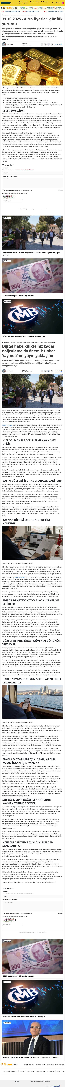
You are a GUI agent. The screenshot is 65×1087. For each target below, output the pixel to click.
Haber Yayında (7, 425)
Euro (30, 7)
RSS (17, 1081)
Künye (53, 2)
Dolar (22, 7)
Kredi (38, 1)
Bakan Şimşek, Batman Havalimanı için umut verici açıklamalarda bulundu (31, 1057)
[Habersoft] (56, 1086)
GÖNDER (60, 190)
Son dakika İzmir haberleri (10, 1071)
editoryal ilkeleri (20, 577)
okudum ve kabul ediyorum (18, 190)
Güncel (21, 1)
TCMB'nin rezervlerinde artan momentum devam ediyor (24, 336)
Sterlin (40, 7)
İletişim (58, 2)
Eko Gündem (44, 1)
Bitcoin (50, 7)
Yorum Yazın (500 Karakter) (9, 176)
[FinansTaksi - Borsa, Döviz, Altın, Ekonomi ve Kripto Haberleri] (9, 1064)
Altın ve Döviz (50, 1071)
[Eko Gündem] (32, 233)
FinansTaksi (6, 15)
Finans (58, 1071)
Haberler (26, 1)
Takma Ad (5, 168)
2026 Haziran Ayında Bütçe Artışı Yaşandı (18, 296)
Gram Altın (59, 7)
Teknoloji (32, 1)
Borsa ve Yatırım (24, 4)
